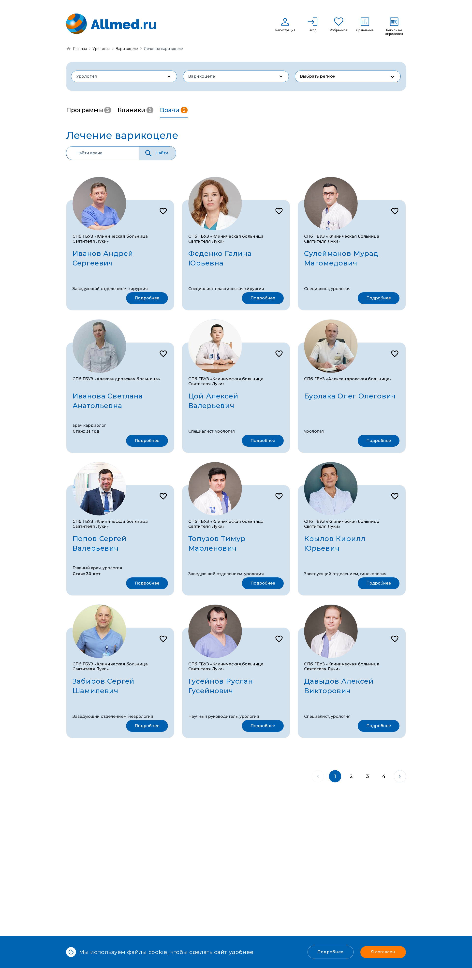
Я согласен (383, 952)
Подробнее (330, 952)
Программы (87, 110)
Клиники (134, 110)
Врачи (173, 110)
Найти (161, 153)
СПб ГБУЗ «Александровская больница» (116, 379)
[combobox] (124, 76)
